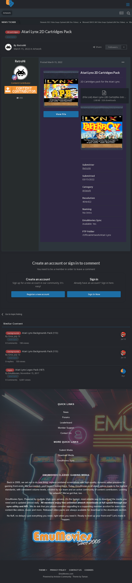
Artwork (37, 48)
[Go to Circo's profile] (123, 334)
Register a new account (38, 294)
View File (61, 114)
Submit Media (66, 450)
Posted (51, 62)
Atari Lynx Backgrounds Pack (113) (40, 332)
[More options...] (123, 62)
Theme (42, 570)
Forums (66, 417)
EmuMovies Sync (66, 460)
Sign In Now (94, 294)
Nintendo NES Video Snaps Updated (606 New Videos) (49, 22)
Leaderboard (66, 422)
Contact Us (66, 433)
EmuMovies (13, 373)
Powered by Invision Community (57, 577)
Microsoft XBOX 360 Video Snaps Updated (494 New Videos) (93, 22)
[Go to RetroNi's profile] (8, 47)
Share (98, 47)
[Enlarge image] (101, 127)
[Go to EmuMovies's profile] (123, 371)
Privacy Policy (58, 570)
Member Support (66, 428)
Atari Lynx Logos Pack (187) (29, 369)
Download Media (66, 455)
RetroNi (21, 45)
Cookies (89, 570)
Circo (10, 336)
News (66, 412)
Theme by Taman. (80, 577)
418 (21, 97)
